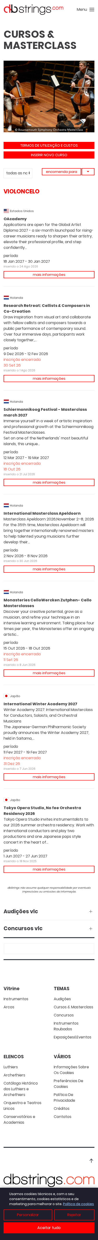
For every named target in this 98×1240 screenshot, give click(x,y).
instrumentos (16, 999)
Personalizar (28, 1215)
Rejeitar (74, 1215)
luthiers (11, 1067)
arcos (9, 1007)
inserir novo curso (49, 154)
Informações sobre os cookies (71, 1069)
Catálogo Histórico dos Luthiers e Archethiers (21, 1088)
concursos (64, 1015)
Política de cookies (78, 1204)
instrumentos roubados (66, 1026)
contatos (62, 1116)
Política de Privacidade (64, 1097)
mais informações (49, 274)
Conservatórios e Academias (19, 1119)
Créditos (61, 1108)
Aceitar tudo (49, 1227)
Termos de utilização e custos (49, 145)
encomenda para (61, 171)
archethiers (14, 1075)
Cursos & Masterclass (73, 1007)
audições (62, 999)
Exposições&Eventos (72, 1037)
